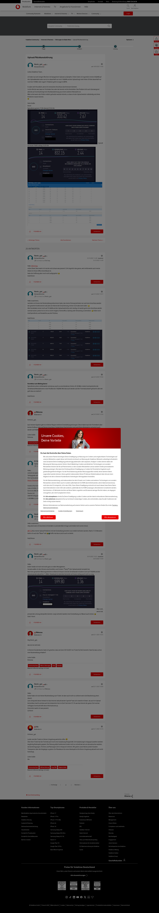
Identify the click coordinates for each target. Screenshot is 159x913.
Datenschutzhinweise (47, 511)
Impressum (79, 511)
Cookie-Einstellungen (65, 511)
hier (72, 462)
